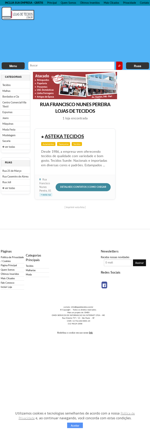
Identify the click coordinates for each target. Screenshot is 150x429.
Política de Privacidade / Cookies (12, 259)
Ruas (137, 66)
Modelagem (9, 135)
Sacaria (6, 141)
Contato (144, 2)
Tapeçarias (64, 144)
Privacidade (129, 2)
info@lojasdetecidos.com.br (82, 307)
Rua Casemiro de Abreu (15, 176)
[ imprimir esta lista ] (75, 207)
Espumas (7, 112)
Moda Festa (8, 130)
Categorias (13, 76)
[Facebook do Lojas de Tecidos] (104, 285)
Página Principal (9, 265)
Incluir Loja (6, 287)
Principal (52, 2)
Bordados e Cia (10, 97)
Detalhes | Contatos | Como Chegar (83, 187)
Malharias (31, 270)
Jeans (5, 118)
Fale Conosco (7, 283)
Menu (13, 66)
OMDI (86, 313)
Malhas (6, 91)
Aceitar (75, 425)
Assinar (139, 263)
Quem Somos (68, 2)
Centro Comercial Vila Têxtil (14, 104)
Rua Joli (6, 182)
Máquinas (7, 124)
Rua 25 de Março (11, 171)
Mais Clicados (111, 2)
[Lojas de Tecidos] (19, 13)
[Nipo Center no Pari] (75, 85)
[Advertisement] (94, 33)
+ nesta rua (46, 195)
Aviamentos (48, 144)
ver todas (9, 147)
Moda (29, 275)
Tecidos (6, 85)
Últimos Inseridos (90, 2)
